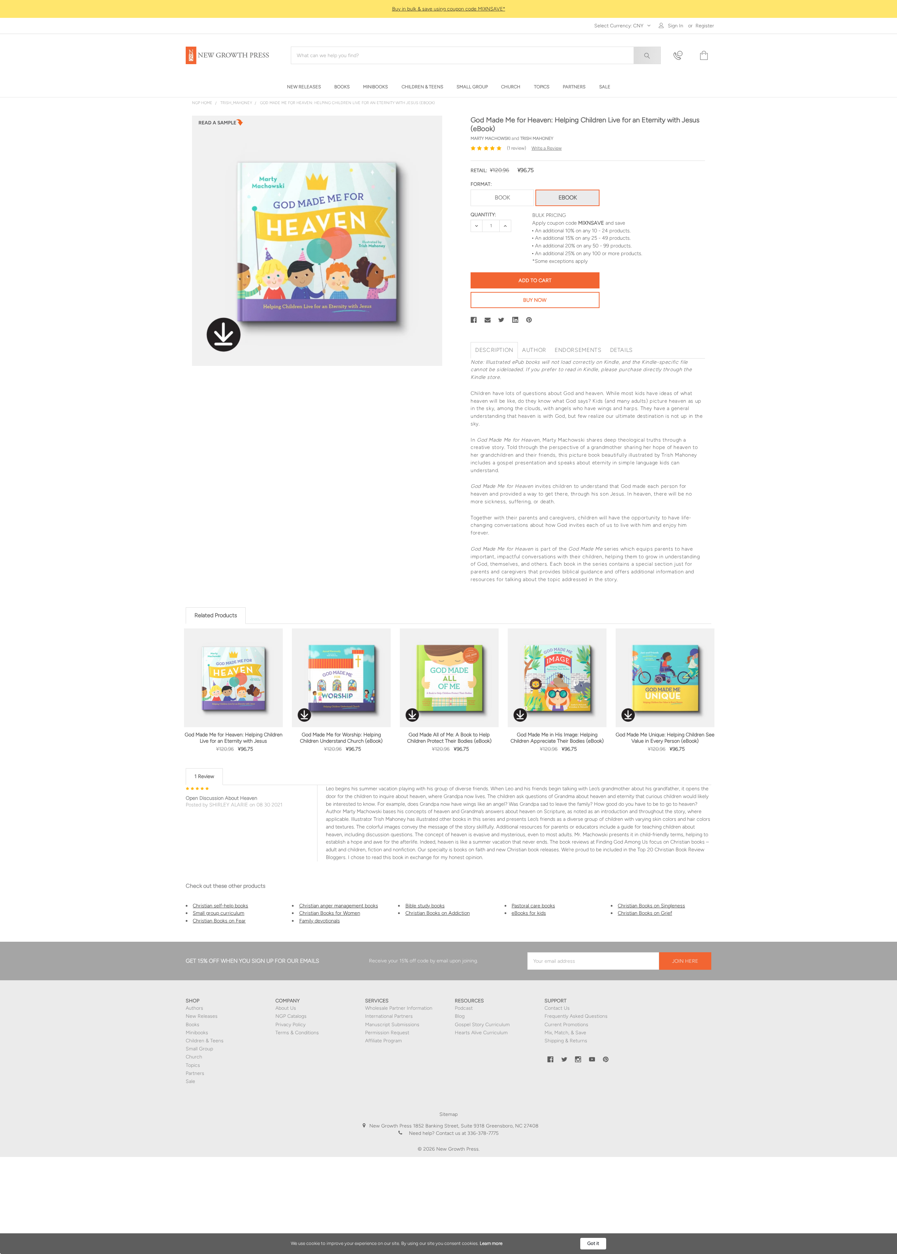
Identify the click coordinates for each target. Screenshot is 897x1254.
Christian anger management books (338, 905)
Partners (195, 1073)
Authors (194, 1008)
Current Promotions (566, 1025)
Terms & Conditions (297, 1033)
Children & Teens (205, 1041)
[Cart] (703, 55)
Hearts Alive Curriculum (481, 1033)
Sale (190, 1081)
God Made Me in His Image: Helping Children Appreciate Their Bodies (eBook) (557, 737)
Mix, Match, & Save (565, 1033)
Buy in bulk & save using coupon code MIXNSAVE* (448, 9)
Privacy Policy (290, 1025)
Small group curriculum (218, 913)
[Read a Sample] (220, 124)
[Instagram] (578, 1059)
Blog (460, 1016)
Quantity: (483, 215)
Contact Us (557, 1008)
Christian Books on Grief (645, 913)
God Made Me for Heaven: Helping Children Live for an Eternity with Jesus (233, 737)
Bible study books (425, 905)
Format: (481, 184)
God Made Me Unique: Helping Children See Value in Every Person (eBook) (665, 737)
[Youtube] (592, 1059)
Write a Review (547, 148)
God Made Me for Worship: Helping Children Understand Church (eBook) (341, 737)
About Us (285, 1008)
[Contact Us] (682, 55)
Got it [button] (593, 1243)
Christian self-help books (220, 905)
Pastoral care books (533, 905)
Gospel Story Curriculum (482, 1025)
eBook (568, 197)
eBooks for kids (529, 913)
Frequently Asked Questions (576, 1016)
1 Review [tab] (204, 776)
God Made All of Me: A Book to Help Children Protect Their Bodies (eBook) (449, 737)
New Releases (202, 1016)
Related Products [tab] (215, 615)
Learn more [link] (491, 1243)
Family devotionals (319, 921)
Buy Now (535, 300)
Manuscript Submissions (392, 1025)
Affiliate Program (383, 1041)
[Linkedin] (515, 320)
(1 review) (516, 148)
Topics (193, 1065)
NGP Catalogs (291, 1016)
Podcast (464, 1008)
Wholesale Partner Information (398, 1008)
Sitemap (448, 1114)
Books (192, 1025)
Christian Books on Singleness (651, 905)
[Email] (488, 320)
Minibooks (197, 1033)
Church (194, 1057)
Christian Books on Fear (219, 921)
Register (705, 26)
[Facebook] (474, 320)
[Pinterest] (529, 320)
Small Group (199, 1049)
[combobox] (476, 55)
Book (502, 197)
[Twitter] (501, 320)
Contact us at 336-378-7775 (466, 1133)
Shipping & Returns (566, 1041)
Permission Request (387, 1033)
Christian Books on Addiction (437, 913)
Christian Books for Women (329, 913)
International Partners (389, 1016)
